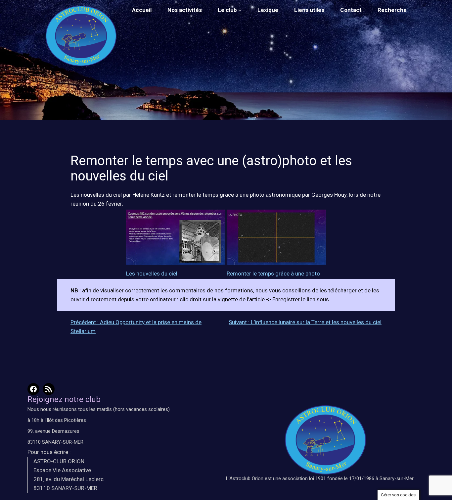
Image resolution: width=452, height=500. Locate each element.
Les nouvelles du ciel (151, 273)
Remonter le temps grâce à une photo (273, 273)
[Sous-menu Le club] (240, 10)
